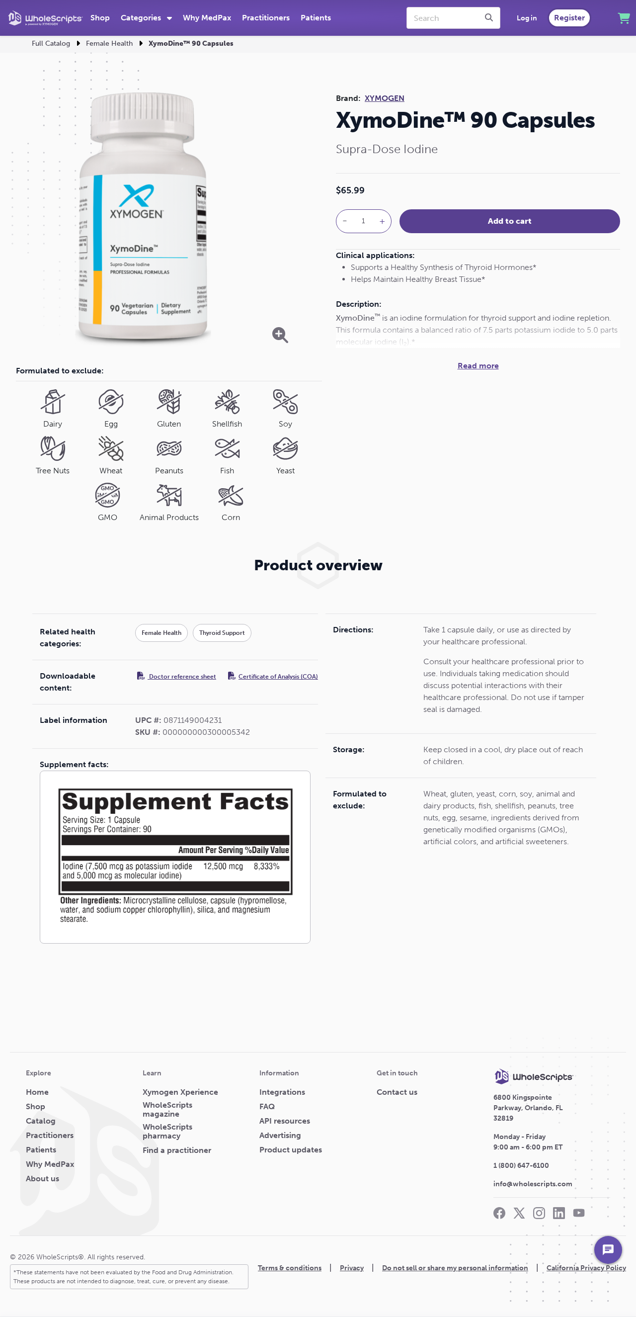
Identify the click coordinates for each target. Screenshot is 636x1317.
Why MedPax (207, 17)
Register (569, 17)
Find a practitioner (177, 1150)
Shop (100, 17)
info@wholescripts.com (532, 1184)
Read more (478, 365)
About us (42, 1178)
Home (37, 1092)
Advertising (280, 1135)
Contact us (397, 1092)
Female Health (109, 43)
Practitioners (266, 17)
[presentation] (490, 18)
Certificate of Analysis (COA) (278, 676)
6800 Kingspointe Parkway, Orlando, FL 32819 (528, 1108)
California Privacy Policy (586, 1268)
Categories (142, 17)
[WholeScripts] (45, 18)
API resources (284, 1121)
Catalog (41, 1121)
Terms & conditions (289, 1268)
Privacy (352, 1268)
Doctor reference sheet (182, 676)
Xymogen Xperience (180, 1092)
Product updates (290, 1149)
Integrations (282, 1092)
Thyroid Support (222, 632)
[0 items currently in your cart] (624, 18)
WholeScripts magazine (167, 1110)
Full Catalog (51, 43)
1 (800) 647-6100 (521, 1165)
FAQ (267, 1106)
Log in (527, 18)
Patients (316, 17)
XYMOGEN (384, 98)
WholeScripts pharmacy (167, 1132)
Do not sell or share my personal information (455, 1268)
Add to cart (510, 221)
